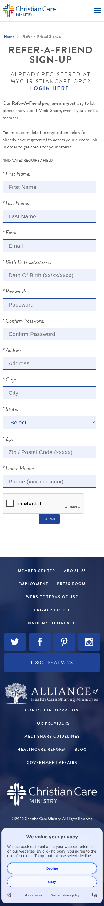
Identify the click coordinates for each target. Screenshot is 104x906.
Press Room (71, 584)
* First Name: (16, 173)
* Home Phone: (18, 468)
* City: (9, 379)
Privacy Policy (52, 610)
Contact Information (52, 710)
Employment (33, 584)
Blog (81, 749)
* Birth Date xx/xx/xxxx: (27, 262)
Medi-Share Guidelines (52, 736)
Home (9, 36)
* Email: (11, 232)
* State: (10, 409)
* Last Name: (16, 203)
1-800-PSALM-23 (52, 662)
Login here (49, 88)
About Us (75, 571)
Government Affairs (52, 762)
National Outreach (52, 623)
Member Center (36, 571)
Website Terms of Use (52, 597)
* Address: (13, 350)
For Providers (52, 723)
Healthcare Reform (41, 749)
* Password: (14, 291)
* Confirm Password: (24, 320)
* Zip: (8, 439)
